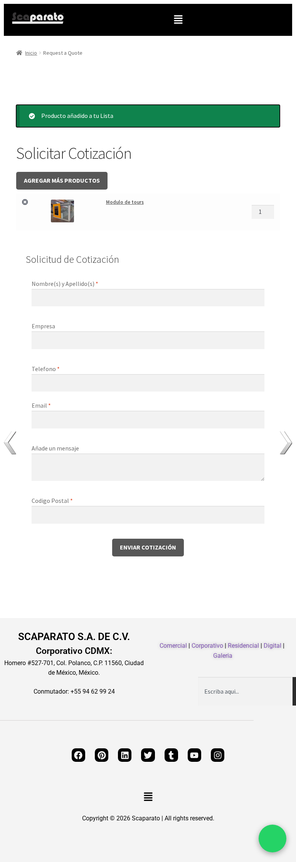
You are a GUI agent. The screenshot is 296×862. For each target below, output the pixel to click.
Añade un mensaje (56, 448)
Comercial (173, 645)
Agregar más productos (62, 180)
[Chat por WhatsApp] (272, 838)
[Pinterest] (101, 755)
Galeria (222, 655)
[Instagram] (217, 755)
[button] (178, 20)
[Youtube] (194, 755)
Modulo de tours (125, 202)
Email (41, 405)
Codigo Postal (52, 500)
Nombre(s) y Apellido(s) (65, 283)
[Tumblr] (171, 755)
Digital (272, 645)
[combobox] (245, 691)
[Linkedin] (124, 755)
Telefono (46, 369)
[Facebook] (78, 755)
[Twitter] (148, 755)
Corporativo (207, 645)
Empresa (44, 326)
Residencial (243, 645)
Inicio (31, 52)
